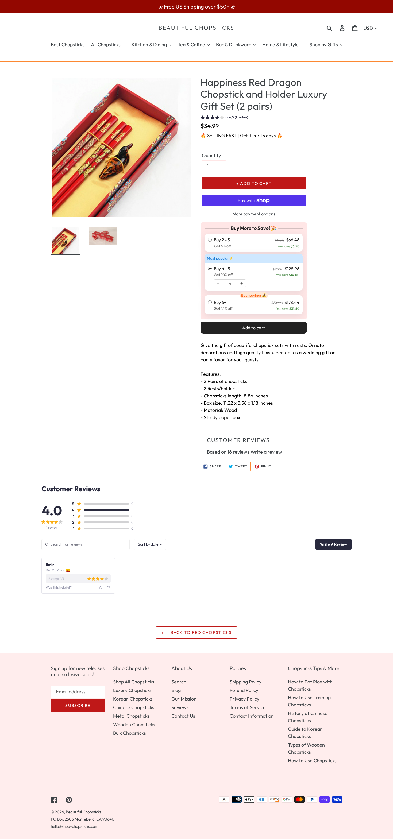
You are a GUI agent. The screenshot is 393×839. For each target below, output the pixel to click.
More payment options (254, 213)
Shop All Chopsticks (133, 682)
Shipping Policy (245, 682)
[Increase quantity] (242, 283)
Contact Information (252, 716)
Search (178, 682)
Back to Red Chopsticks (200, 632)
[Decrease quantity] (218, 283)
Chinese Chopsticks (133, 707)
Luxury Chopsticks (132, 690)
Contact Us (183, 716)
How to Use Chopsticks (312, 760)
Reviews (180, 707)
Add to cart (253, 327)
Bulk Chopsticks (129, 733)
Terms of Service (248, 707)
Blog (176, 690)
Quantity (211, 155)
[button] (224, 118)
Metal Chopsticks (131, 716)
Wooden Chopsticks (134, 724)
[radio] (254, 243)
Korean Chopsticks (133, 699)
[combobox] (150, 544)
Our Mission (183, 699)
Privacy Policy (244, 699)
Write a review (266, 452)
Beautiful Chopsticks (196, 27)
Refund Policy (244, 690)
